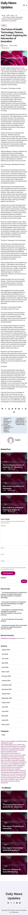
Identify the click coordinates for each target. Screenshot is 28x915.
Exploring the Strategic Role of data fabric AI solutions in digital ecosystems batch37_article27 (14, 627)
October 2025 (6, 693)
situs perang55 (16, 767)
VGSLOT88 (4, 781)
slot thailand (21, 748)
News (3, 25)
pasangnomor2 (5, 757)
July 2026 (5, 654)
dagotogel (21, 248)
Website (3, 561)
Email (2, 554)
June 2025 (5, 711)
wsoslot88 (18, 741)
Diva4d (3, 751)
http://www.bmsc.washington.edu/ (11, 762)
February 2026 (6, 676)
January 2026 (6, 680)
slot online (14, 751)
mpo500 (23, 746)
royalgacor (17, 769)
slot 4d (22, 779)
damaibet (21, 750)
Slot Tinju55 (20, 757)
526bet (23, 755)
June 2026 (5, 658)
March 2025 (5, 724)
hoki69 (3, 767)
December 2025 (7, 685)
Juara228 (3, 776)
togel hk (10, 743)
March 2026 (5, 671)
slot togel (9, 750)
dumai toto (18, 755)
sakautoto (4, 769)
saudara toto (10, 769)
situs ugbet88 (11, 741)
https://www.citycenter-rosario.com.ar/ (12, 770)
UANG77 (14, 765)
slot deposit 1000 (21, 774)
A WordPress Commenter (8, 638)
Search (3, 578)
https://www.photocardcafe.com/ (10, 753)
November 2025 (7, 689)
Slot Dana (24, 741)
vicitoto (13, 774)
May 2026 (5, 663)
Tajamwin (3, 741)
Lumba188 (22, 760)
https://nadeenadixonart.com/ (15, 758)
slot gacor (11, 755)
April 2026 (5, 667)
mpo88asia (16, 772)
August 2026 (6, 649)
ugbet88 (22, 763)
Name (2, 547)
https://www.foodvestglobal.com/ (11, 746)
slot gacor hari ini (6, 774)
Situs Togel (13, 757)
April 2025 (5, 720)
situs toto (3, 760)
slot (22, 767)
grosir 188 (4, 758)
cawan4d (8, 751)
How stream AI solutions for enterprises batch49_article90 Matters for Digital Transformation (13, 603)
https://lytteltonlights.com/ (8, 744)
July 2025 (5, 707)
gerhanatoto (21, 765)
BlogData (24, 910)
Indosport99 (14, 760)
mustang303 (4, 755)
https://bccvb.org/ (6, 748)
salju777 (13, 777)
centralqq (14, 748)
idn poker (19, 777)
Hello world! (21, 638)
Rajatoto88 (15, 750)
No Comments (5, 48)
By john (6, 45)
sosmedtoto (11, 781)
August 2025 (6, 702)
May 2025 (5, 716)
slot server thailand (6, 765)
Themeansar (14, 912)
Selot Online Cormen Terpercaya (16, 776)
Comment (3, 525)
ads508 (10, 779)
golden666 (8, 767)
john (19, 440)
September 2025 (7, 698)
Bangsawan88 (8, 772)
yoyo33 (10, 763)
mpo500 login (21, 744)
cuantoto (17, 781)
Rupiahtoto (16, 763)
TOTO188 (23, 772)
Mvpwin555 (4, 782)
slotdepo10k (4, 743)
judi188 (9, 760)
